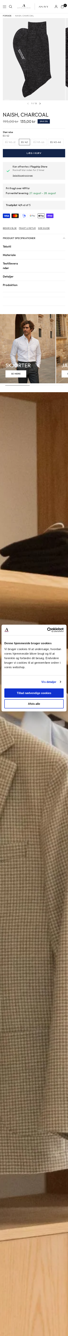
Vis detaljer (48, 681)
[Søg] (11, 7)
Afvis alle (34, 703)
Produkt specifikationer (19, 238)
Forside (7, 16)
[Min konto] (56, 7)
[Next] (40, 103)
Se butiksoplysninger (23, 175)
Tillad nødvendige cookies (34, 693)
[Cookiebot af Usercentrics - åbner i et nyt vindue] (48, 629)
